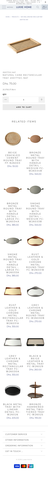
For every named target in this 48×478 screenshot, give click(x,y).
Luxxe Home (24, 7)
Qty (4, 94)
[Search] (38, 7)
